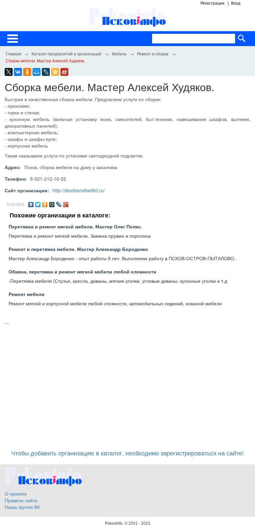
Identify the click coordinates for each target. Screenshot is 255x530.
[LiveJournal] (46, 72)
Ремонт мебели (26, 294)
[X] (9, 72)
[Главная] (13, 53)
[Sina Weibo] (64, 72)
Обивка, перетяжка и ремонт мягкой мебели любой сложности (82, 271)
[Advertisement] (127, 383)
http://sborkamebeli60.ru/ (78, 190)
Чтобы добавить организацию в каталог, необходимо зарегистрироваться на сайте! (127, 452)
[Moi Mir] (37, 72)
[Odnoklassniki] (27, 72)
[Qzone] (55, 72)
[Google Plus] (65, 204)
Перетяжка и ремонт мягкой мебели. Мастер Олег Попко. (75, 226)
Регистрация (212, 3)
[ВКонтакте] (31, 204)
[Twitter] (38, 204)
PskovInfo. (115, 523)
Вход (235, 3)
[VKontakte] (18, 72)
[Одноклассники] (45, 204)
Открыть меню (13, 38)
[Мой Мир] (51, 204)
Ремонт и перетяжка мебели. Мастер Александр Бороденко (78, 249)
